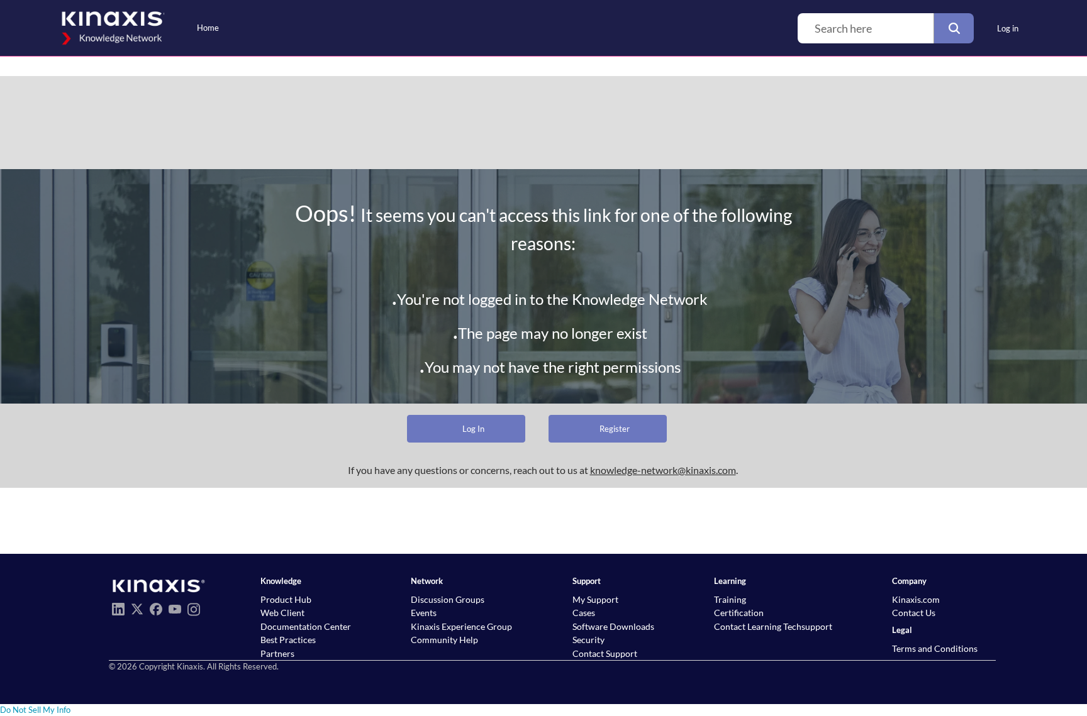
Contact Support (604, 653)
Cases (583, 612)
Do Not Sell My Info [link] (35, 710)
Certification (739, 612)
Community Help (444, 639)
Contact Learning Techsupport (773, 626)
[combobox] (866, 28)
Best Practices (288, 639)
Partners (277, 653)
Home (208, 28)
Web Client (282, 612)
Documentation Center (305, 626)
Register (614, 429)
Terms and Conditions (935, 648)
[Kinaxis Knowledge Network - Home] (111, 28)
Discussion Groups (447, 599)
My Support (595, 599)
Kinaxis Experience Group (461, 626)
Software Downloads (613, 626)
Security (588, 639)
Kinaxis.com (916, 599)
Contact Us (913, 612)
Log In (473, 429)
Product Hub (285, 599)
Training (730, 599)
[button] (954, 28)
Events (424, 612)
